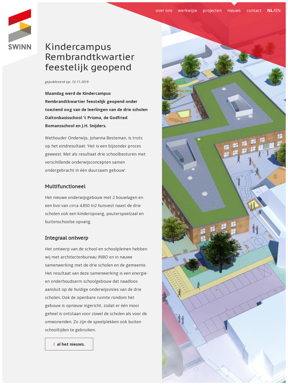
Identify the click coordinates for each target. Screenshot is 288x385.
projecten (212, 10)
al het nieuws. (71, 344)
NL (270, 10)
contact (254, 10)
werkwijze (187, 10)
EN (278, 10)
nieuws (234, 10)
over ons (164, 10)
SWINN (19, 34)
